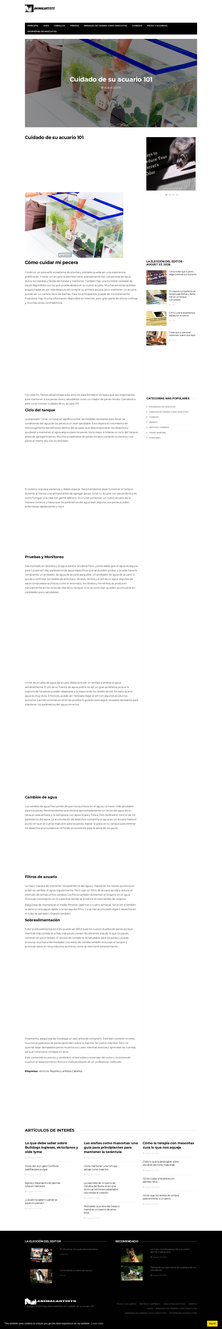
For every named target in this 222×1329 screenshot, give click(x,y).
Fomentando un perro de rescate (76, 1270)
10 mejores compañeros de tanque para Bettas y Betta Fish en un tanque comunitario (182, 295)
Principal (33, 25)
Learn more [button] (97, 1323)
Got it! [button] (212, 1323)
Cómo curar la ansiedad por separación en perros (182, 314)
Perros (74, 25)
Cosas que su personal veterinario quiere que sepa (182, 334)
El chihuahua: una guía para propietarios (79, 1249)
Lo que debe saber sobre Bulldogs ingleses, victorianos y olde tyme (51, 1147)
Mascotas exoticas (165, 165)
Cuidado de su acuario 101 (80, 1306)
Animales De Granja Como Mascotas (168, 412)
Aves (46, 25)
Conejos (137, 25)
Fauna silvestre (157, 432)
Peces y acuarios (157, 25)
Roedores (154, 438)
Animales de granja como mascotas (105, 25)
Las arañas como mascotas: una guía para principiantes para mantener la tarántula (111, 1147)
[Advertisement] (81, 168)
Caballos (59, 25)
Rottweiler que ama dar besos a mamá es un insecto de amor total (101, 1209)
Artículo (44, 1071)
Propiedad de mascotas (42, 31)
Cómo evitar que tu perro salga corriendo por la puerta (182, 273)
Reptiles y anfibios (60, 1071)
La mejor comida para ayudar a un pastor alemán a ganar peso (170, 1250)
